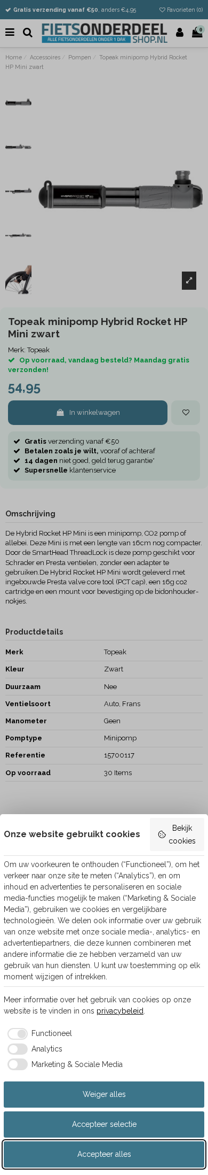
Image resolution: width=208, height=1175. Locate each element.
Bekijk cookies (182, 834)
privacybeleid (120, 1011)
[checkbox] (38, 1034)
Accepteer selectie (104, 1124)
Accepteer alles (104, 1154)
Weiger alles (104, 1094)
